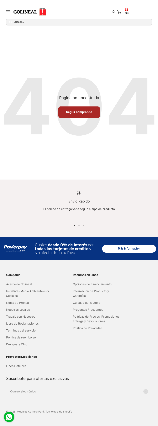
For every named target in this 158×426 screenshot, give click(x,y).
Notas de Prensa (17, 303)
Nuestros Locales (18, 309)
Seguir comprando (79, 112)
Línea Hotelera (16, 366)
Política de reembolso (21, 337)
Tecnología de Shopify (58, 411)
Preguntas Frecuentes (88, 309)
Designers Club (16, 344)
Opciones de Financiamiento (92, 284)
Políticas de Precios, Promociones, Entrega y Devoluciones (96, 319)
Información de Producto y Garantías (91, 293)
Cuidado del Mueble (86, 303)
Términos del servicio (21, 330)
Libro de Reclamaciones (22, 323)
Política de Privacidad (87, 328)
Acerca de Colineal (19, 284)
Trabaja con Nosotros (20, 316)
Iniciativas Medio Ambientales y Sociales (27, 293)
